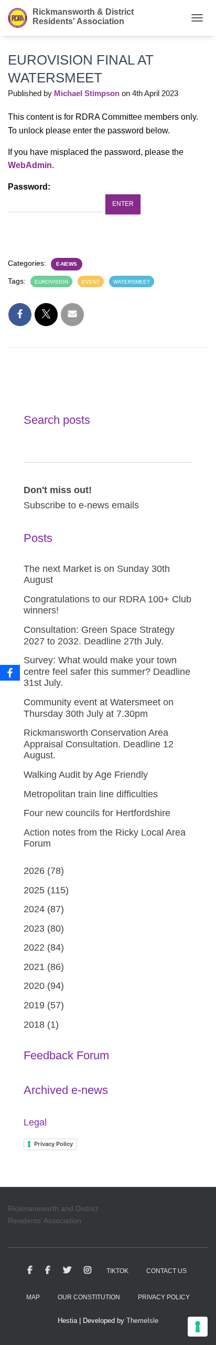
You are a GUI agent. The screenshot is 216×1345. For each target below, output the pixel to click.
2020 (34, 986)
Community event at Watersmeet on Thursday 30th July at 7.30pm (99, 708)
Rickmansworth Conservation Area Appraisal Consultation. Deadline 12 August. (99, 743)
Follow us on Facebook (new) (30, 1270)
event (91, 282)
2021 (34, 967)
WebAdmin (30, 165)
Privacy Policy (53, 1144)
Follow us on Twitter (67, 1270)
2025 (34, 890)
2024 (34, 909)
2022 (34, 947)
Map (33, 1297)
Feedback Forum (66, 1055)
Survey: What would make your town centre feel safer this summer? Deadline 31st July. (107, 671)
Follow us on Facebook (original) (48, 1270)
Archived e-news (66, 1090)
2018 (34, 1024)
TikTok (117, 1271)
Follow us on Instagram (87, 1270)
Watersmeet (131, 282)
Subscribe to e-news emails (81, 505)
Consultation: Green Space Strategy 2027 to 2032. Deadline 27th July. (99, 635)
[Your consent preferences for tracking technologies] (198, 1327)
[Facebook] (10, 673)
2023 (34, 928)
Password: (29, 186)
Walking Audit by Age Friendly (86, 774)
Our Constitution (89, 1297)
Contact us (166, 1271)
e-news (66, 264)
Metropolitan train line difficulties (91, 794)
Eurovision (51, 282)
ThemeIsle (142, 1321)
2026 (34, 871)
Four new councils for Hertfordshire (97, 813)
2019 (34, 1005)
